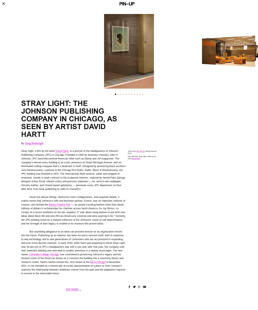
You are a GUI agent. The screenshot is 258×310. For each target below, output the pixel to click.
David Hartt (62, 151)
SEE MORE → (73, 289)
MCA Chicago (97, 262)
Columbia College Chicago (44, 254)
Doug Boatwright (34, 143)
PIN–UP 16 (140, 151)
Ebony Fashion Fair (59, 204)
